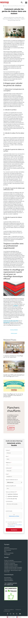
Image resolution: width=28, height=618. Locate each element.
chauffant (15, 305)
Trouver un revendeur (9, 560)
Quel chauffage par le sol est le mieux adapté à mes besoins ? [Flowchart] (13, 395)
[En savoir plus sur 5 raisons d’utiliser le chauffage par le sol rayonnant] (14, 347)
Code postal (9, 468)
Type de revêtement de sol (12, 479)
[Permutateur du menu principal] (26, 2)
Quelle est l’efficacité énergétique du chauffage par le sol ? (13, 375)
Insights (22, 18)
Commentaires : (9, 501)
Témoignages (7, 554)
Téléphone (8, 462)
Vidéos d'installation (8, 580)
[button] (22, 2)
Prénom (8, 450)
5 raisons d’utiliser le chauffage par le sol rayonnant (13, 356)
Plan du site (6, 571)
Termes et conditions (9, 609)
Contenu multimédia (8, 553)
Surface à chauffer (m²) (11, 485)
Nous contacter (7, 550)
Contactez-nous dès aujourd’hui (10, 320)
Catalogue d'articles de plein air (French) (13, 568)
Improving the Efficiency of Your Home (16, 6)
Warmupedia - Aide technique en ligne (12, 570)
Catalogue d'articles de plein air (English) (13, 567)
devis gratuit (6, 322)
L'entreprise (6, 547)
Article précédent (14, 330)
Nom (7, 456)
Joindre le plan (9, 511)
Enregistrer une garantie (9, 563)
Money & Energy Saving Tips (14, 20)
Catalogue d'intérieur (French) (10, 566)
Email (7, 474)
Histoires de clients (8, 579)
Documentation (7, 577)
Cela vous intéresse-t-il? (11, 492)
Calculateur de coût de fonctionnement (13, 561)
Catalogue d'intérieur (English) (11, 564)
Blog (6, 6)
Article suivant (14, 333)
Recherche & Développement (10, 548)
